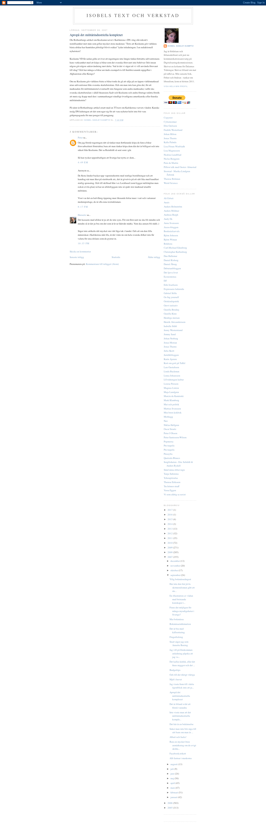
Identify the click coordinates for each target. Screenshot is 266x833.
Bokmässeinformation (180, 624)
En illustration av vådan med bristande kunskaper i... (181, 599)
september (175, 575)
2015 (170, 519)
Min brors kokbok (172, 412)
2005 (170, 807)
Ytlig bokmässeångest (180, 579)
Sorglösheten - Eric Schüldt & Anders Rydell (178, 463)
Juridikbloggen (171, 355)
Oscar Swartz (170, 429)
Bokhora (168, 243)
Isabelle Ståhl (170, 326)
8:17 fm (83, 206)
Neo (166, 420)
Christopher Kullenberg (175, 251)
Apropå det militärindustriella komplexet (180, 696)
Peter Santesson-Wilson (175, 437)
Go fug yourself (171, 297)
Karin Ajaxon (170, 359)
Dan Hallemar (170, 256)
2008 (170, 552)
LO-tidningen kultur (174, 379)
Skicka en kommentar (80, 251)
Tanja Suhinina (171, 473)
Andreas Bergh (171, 214)
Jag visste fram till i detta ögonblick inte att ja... (182, 685)
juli (172, 768)
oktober (174, 570)
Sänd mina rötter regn (174, 469)
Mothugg (168, 416)
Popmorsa (168, 441)
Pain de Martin (171, 162)
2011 (170, 538)
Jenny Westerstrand (173, 330)
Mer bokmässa (177, 619)
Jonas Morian (170, 342)
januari (174, 797)
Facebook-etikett (178, 753)
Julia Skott (169, 350)
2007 (170, 557)
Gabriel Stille (170, 293)
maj (172, 778)
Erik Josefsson (171, 284)
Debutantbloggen (172, 268)
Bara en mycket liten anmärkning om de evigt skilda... (183, 745)
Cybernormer (170, 121)
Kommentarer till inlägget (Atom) (102, 264)
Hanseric (82, 214)
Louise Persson (171, 383)
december (175, 561)
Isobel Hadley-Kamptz (97, 120)
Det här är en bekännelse (181, 724)
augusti (174, 764)
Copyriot (168, 117)
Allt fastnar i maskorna (181, 758)
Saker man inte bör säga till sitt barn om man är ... (183, 730)
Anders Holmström (173, 206)
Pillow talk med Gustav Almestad (180, 167)
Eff (165, 280)
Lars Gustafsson (171, 367)
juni (172, 773)
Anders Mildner (171, 210)
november (175, 565)
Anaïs (166, 202)
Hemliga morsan (172, 317)
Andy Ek (168, 218)
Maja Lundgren (171, 392)
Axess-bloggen (171, 227)
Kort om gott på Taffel (174, 363)
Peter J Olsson (170, 433)
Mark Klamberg (171, 400)
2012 (170, 533)
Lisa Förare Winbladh (174, 146)
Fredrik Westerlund (173, 130)
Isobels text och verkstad (133, 15)
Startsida (116, 257)
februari (174, 792)
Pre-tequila (169, 445)
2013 (170, 528)
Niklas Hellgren (171, 425)
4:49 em (83, 162)
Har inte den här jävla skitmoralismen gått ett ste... (182, 587)
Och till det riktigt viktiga (182, 674)
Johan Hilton (170, 134)
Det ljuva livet (171, 272)
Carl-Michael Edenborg (175, 247)
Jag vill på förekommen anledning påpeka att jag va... (181, 653)
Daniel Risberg (171, 260)
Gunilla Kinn (170, 313)
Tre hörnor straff (171, 486)
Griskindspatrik (171, 301)
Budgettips (175, 670)
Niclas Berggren (172, 158)
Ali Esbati (169, 198)
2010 (170, 542)
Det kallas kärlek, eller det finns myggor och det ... (182, 663)
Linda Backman (171, 371)
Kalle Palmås (170, 142)
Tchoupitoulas (171, 478)
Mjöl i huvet (176, 679)
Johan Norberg (171, 338)
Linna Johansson (172, 375)
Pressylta (168, 453)
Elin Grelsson (170, 125)
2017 (170, 509)
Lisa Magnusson (172, 150)
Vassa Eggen (170, 490)
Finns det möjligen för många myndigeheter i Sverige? (182, 611)
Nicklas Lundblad (172, 154)
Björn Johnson (171, 235)
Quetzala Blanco (172, 458)
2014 (170, 524)
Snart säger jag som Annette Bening (179, 643)
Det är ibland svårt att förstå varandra (180, 705)
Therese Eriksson (172, 482)
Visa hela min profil (176, 86)
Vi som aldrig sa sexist (175, 494)
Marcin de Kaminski (174, 396)
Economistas (170, 276)
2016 (170, 514)
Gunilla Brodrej (171, 309)
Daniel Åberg (170, 264)
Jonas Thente (170, 138)
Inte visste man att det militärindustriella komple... (180, 716)
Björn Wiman (170, 239)
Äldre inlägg (154, 257)
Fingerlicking (176, 637)
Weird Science (171, 183)
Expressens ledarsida (174, 289)
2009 (170, 547)
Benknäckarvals (172, 231)
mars (173, 787)
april (173, 783)
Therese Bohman (172, 178)
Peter (80, 137)
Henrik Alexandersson (174, 322)
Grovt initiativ (171, 305)
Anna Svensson (171, 223)
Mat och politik (171, 404)
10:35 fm (83, 243)
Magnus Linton (171, 388)
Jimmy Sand (170, 334)
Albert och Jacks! (178, 737)
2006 (170, 803)
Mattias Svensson (172, 408)
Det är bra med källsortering (177, 630)
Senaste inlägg (77, 257)
